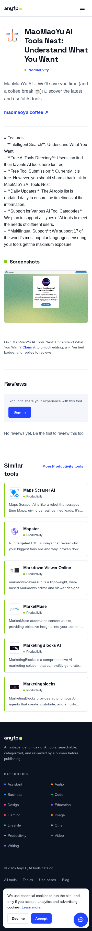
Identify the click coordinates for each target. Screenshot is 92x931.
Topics (28, 880)
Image (60, 815)
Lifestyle (14, 825)
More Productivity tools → (65, 466)
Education (63, 805)
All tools (10, 880)
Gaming (14, 815)
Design (13, 805)
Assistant (15, 784)
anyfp (11, 8)
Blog (65, 880)
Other (59, 825)
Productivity (38, 70)
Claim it (29, 347)
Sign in (20, 412)
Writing (13, 846)
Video (59, 835)
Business (15, 794)
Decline (18, 918)
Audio (59, 784)
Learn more (31, 907)
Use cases (47, 880)
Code (59, 794)
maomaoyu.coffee (26, 112)
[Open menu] (82, 8)
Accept (41, 918)
